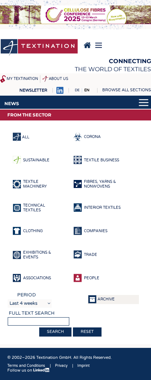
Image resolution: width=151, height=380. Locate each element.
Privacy (61, 366)
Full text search (32, 313)
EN (86, 90)
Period (26, 295)
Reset (87, 331)
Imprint (83, 366)
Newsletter (33, 90)
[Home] (39, 47)
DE (77, 90)
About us (58, 79)
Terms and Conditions (26, 366)
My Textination (22, 79)
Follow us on (20, 370)
